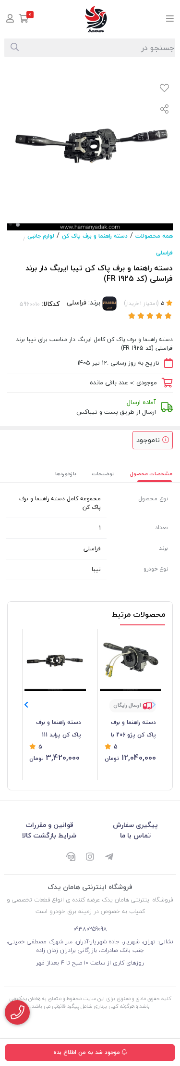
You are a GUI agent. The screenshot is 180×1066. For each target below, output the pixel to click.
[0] (23, 19)
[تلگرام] (109, 857)
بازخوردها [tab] (65, 473)
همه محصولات (154, 236)
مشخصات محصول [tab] (151, 473)
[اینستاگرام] (90, 857)
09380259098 (90, 929)
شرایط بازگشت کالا (49, 835)
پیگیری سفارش (135, 825)
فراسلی (164, 253)
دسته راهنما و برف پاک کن (95, 236)
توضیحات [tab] (103, 473)
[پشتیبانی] (71, 857)
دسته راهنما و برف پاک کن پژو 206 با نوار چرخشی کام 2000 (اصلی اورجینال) (130, 729)
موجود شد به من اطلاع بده (87, 1052)
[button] (26, 704)
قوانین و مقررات (49, 825)
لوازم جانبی (40, 236)
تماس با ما (135, 835)
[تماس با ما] (17, 1012)
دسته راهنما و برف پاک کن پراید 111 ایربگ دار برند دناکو (58, 729)
